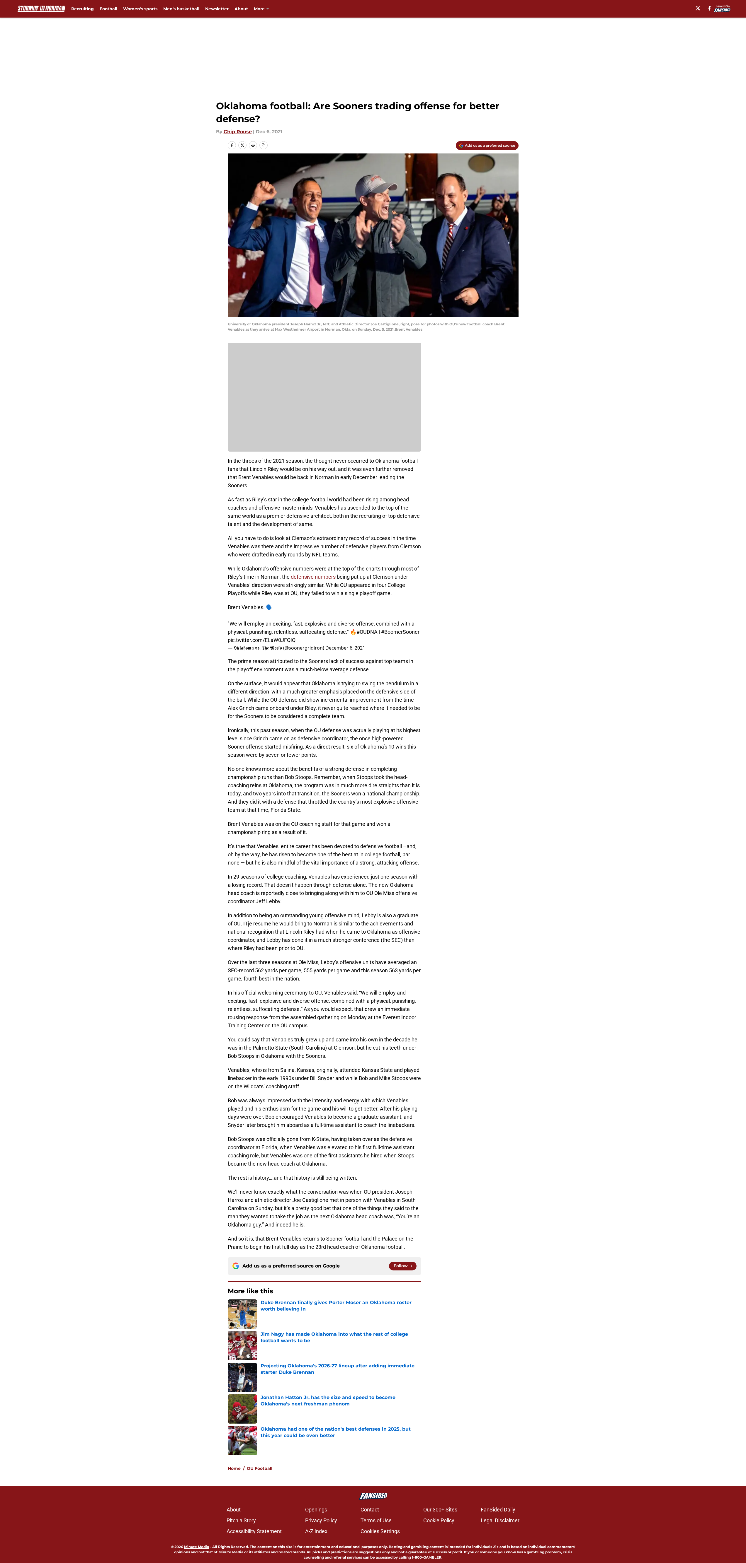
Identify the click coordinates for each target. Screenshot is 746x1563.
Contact (370, 1509)
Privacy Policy (321, 1520)
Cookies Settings (380, 1531)
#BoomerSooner (400, 632)
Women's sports (140, 8)
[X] (698, 8)
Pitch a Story (241, 1520)
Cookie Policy (438, 1520)
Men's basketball (181, 8)
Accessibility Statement (254, 1531)
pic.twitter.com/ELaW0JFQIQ (261, 640)
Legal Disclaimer (500, 1520)
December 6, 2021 (345, 648)
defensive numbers (313, 577)
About (241, 8)
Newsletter (217, 8)
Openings (316, 1509)
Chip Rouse (238, 131)
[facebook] (709, 8)
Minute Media (196, 1547)
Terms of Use (376, 1520)
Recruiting (82, 8)
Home (234, 1468)
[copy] (263, 145)
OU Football (259, 1468)
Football (108, 8)
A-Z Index (316, 1531)
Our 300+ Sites (440, 1509)
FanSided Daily (498, 1509)
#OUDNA (367, 632)
